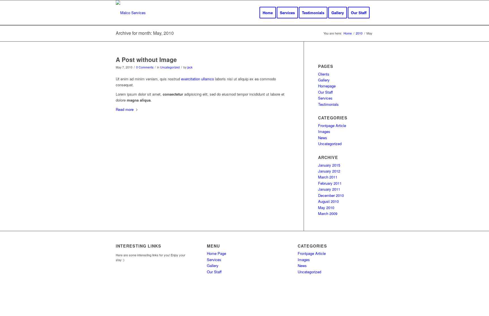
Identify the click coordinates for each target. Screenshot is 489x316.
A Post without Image (146, 59)
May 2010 (326, 207)
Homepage (327, 86)
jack (189, 67)
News (322, 137)
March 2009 (327, 213)
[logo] (131, 12)
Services (325, 98)
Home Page (216, 253)
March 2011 (327, 177)
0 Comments (144, 67)
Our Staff (325, 92)
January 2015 (329, 165)
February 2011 (330, 183)
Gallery (324, 80)
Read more (125, 109)
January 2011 (329, 189)
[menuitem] (268, 12)
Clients (323, 74)
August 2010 (328, 201)
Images (324, 131)
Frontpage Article (332, 125)
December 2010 (331, 195)
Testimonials (328, 104)
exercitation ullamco (197, 78)
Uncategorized (170, 67)
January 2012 (329, 171)
